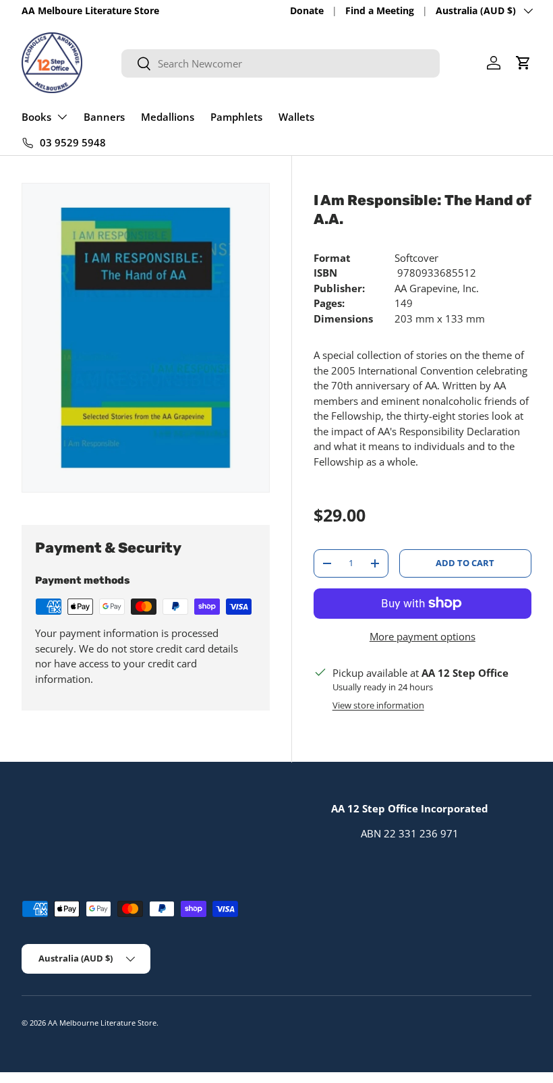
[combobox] (280, 63)
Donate (307, 11)
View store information (378, 705)
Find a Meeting (379, 11)
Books (36, 116)
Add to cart (465, 563)
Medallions (167, 116)
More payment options (422, 636)
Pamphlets (236, 116)
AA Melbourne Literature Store (102, 1023)
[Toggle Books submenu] (62, 117)
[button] (523, 63)
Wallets (296, 116)
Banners (104, 116)
